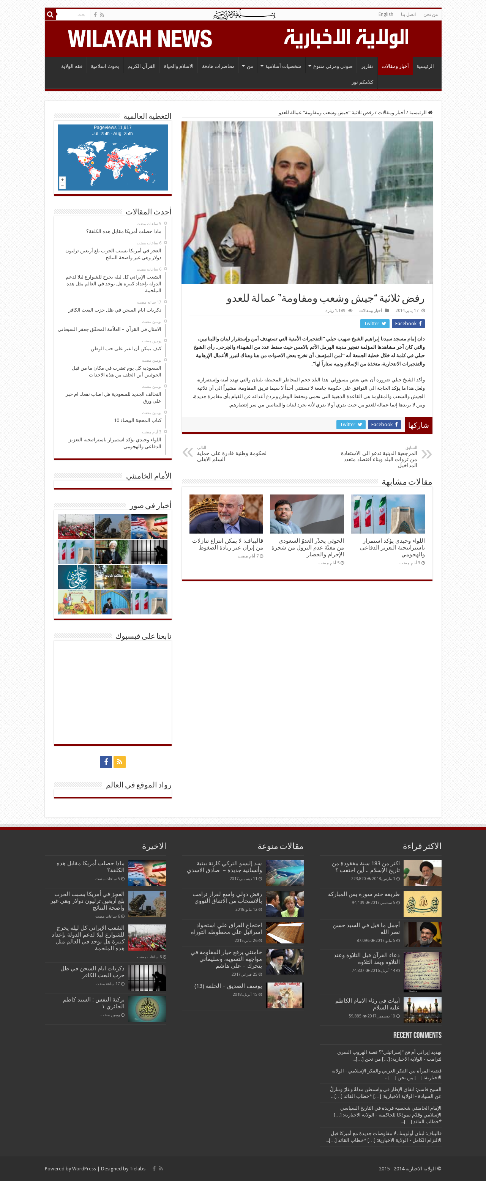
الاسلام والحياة (179, 66)
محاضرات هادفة (218, 66)
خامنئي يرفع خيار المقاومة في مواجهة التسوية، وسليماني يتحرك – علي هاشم (226, 959)
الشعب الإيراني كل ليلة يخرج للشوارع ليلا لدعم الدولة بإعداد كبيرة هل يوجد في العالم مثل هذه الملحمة (88, 938)
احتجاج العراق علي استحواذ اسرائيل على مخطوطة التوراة (226, 928)
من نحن (430, 14)
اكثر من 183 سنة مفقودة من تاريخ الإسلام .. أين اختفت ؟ (366, 867)
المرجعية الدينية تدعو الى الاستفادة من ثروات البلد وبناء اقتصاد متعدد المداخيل (379, 456)
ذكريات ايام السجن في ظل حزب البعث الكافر (92, 972)
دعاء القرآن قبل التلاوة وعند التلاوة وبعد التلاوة (367, 958)
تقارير (367, 66)
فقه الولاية (71, 66)
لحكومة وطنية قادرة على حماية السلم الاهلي (232, 453)
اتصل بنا (408, 14)
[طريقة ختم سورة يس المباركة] (423, 903)
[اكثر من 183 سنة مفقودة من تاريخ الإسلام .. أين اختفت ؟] (423, 873)
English (386, 14)
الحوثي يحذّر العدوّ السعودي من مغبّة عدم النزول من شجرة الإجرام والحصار (307, 547)
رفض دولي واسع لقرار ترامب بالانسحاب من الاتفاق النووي (227, 897)
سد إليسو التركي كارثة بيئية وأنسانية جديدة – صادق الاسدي (224, 867)
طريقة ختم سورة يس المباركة (364, 894)
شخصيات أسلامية (283, 66)
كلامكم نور (362, 82)
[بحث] (50, 14)
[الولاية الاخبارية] (347, 37)
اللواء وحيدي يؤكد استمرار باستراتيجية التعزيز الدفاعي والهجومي (392, 547)
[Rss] (102, 14)
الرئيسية (425, 66)
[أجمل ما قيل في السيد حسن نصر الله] (423, 934)
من (250, 66)
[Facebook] (95, 14)
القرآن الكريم (142, 66)
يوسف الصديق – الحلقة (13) (228, 986)
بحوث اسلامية (105, 66)
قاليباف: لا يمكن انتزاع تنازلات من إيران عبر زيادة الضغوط (227, 544)
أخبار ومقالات (395, 66)
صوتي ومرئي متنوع (333, 66)
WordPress (84, 1169)
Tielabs (137, 1169)
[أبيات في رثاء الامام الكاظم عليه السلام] (423, 1010)
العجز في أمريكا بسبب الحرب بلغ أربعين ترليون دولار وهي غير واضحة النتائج (87, 901)
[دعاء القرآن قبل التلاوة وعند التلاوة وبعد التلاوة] (423, 972)
